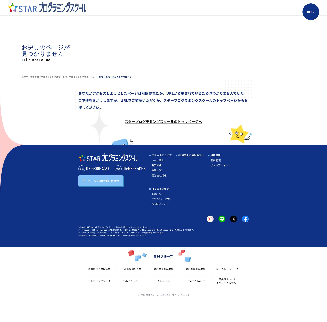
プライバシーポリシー (162, 198)
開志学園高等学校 (163, 269)
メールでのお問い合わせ (103, 181)
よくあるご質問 (160, 189)
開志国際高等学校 (195, 269)
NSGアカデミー (131, 281)
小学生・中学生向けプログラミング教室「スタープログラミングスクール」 (58, 76)
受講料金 (157, 165)
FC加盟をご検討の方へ (191, 155)
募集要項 (216, 160)
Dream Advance (195, 281)
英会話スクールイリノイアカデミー (227, 280)
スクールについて (162, 155)
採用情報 (216, 155)
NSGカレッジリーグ (227, 269)
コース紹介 (158, 160)
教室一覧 (157, 170)
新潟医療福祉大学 (131, 269)
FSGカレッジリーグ (99, 281)
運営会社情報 (159, 175)
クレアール (163, 281)
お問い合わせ (158, 194)
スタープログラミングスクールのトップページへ (163, 121)
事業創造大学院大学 (99, 269)
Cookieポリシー (160, 203)
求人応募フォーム (221, 165)
